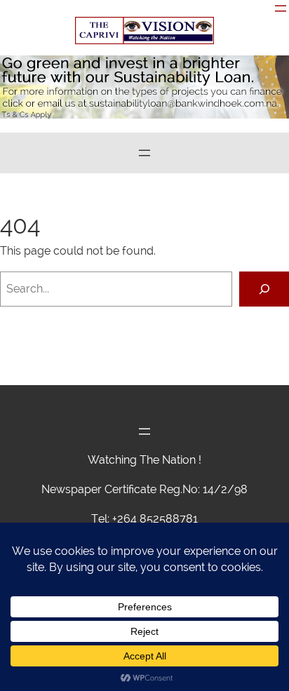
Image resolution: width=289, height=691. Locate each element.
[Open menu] (280, 8)
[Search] (264, 288)
